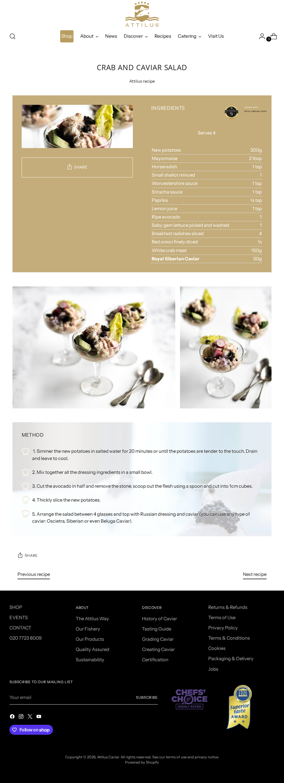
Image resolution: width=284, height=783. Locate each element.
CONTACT (20, 628)
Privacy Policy (223, 628)
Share (80, 167)
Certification (155, 659)
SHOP (15, 607)
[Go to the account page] (259, 36)
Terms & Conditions (229, 638)
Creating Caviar (158, 649)
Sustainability (90, 659)
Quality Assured (92, 649)
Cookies (216, 648)
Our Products (90, 639)
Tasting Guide (156, 629)
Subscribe (147, 697)
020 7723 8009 (25, 638)
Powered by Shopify (142, 762)
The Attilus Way (92, 618)
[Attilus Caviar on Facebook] (12, 717)
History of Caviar (159, 618)
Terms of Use (221, 617)
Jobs (213, 669)
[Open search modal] (12, 36)
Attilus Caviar (108, 757)
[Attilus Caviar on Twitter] (30, 717)
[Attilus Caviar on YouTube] (39, 717)
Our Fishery (88, 629)
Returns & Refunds (227, 607)
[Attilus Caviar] (142, 14)
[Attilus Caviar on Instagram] (21, 717)
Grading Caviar (158, 639)
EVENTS (18, 617)
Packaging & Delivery (230, 658)
